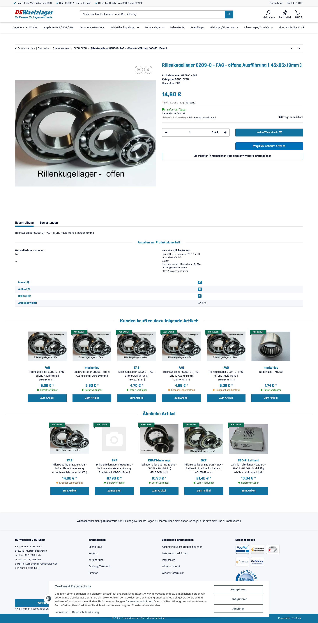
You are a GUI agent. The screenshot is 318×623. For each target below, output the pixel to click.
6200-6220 (182, 79)
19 (200, 296)
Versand (190, 102)
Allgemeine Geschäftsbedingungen (182, 547)
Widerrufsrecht (171, 566)
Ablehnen (238, 608)
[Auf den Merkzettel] (148, 70)
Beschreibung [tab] (24, 223)
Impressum (61, 612)
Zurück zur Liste (26, 48)
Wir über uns (96, 560)
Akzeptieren (238, 589)
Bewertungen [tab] (49, 223)
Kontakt (93, 553)
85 (200, 289)
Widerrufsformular (173, 573)
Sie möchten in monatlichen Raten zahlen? (232, 156)
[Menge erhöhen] (225, 132)
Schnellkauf (276, 3)
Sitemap (93, 573)
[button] (269, 14)
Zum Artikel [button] (47, 398)
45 (200, 282)
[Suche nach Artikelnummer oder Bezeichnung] (229, 14)
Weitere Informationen (257, 156)
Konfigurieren (238, 598)
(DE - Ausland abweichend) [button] (202, 117)
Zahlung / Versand (99, 566)
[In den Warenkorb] (18, 61)
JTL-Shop (296, 618)
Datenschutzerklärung (139, 601)
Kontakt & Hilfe (295, 3)
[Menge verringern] (166, 132)
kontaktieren (233, 521)
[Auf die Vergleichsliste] (139, 70)
